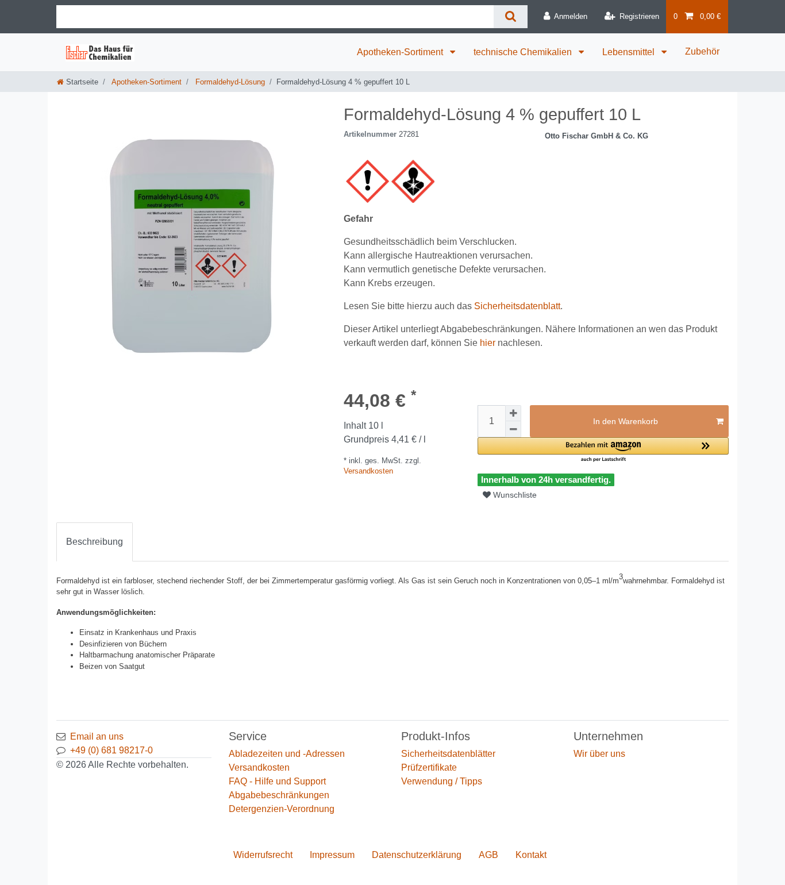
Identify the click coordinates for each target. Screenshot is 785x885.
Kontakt (531, 855)
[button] (603, 450)
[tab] (94, 541)
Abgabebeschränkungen (279, 795)
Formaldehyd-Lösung (229, 82)
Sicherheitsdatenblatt (517, 306)
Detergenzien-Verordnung (281, 809)
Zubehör (702, 51)
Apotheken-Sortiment (401, 52)
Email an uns (97, 736)
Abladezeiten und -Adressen (287, 754)
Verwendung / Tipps (441, 781)
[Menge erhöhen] (513, 413)
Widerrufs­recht (263, 855)
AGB (488, 855)
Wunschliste (514, 494)
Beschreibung (94, 542)
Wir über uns (599, 754)
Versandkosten (368, 471)
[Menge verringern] (513, 429)
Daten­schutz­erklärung (416, 855)
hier (487, 343)
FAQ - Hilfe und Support (277, 781)
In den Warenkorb (625, 421)
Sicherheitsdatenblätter (448, 754)
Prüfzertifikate (429, 767)
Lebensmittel (629, 52)
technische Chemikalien (524, 52)
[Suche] (511, 16)
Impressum (332, 855)
